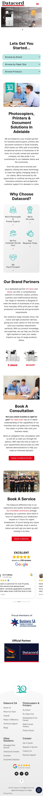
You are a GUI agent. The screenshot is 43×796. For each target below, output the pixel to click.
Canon (31, 289)
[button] (37, 4)
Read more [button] (7, 594)
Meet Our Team (9, 712)
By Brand (26, 710)
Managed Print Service (9, 746)
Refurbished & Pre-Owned (30, 719)
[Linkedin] (26, 773)
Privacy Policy (7, 793)
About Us (7, 708)
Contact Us (27, 751)
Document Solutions (11, 759)
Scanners (7, 755)
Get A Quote (28, 743)
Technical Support (10, 723)
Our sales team (16, 419)
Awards (6, 716)
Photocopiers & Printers (31, 704)
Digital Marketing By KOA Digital (21, 790)
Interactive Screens (11, 751)
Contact (27, 738)
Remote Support (29, 755)
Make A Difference (10, 720)
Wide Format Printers (28, 725)
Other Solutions (8, 739)
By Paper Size (28, 714)
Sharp (9, 292)
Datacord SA (10, 703)
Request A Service (30, 747)
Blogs (5, 727)
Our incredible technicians (18, 511)
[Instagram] (21, 773)
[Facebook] (16, 773)
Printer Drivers (28, 730)
